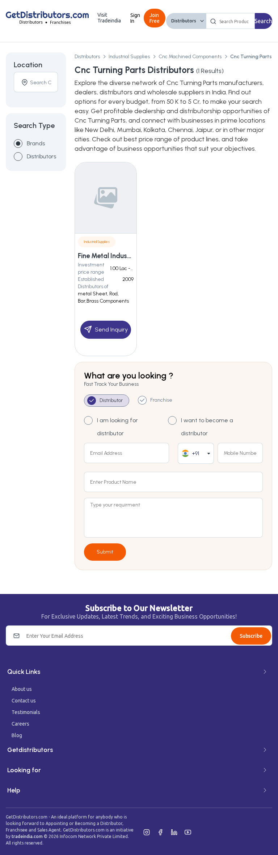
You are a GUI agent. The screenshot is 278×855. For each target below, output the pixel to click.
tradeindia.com (27, 836)
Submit (105, 552)
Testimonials (26, 712)
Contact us (24, 701)
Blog (17, 735)
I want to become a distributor (207, 427)
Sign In (135, 18)
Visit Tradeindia (109, 17)
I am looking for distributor (117, 427)
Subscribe (251, 636)
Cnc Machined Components (190, 57)
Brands (36, 143)
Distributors (183, 20)
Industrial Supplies (129, 57)
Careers (20, 724)
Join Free (154, 18)
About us (22, 689)
